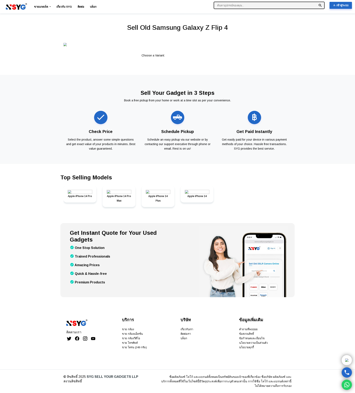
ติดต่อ (81, 6)
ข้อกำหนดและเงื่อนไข (252, 338)
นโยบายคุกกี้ (246, 347)
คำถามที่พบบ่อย (248, 329)
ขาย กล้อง (128, 329)
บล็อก (93, 6)
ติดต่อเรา (186, 333)
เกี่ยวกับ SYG (64, 6)
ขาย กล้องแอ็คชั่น (132, 333)
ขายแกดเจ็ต (41, 6)
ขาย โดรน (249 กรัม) (134, 347)
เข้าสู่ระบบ (342, 5)
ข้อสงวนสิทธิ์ (246, 333)
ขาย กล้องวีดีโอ (131, 338)
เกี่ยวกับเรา (187, 329)
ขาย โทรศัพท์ (130, 342)
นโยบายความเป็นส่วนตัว (253, 342)
